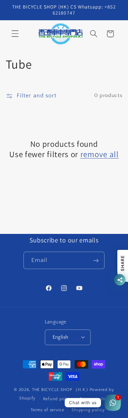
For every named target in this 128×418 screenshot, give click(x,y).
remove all (99, 154)
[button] (15, 34)
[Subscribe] (96, 260)
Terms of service (47, 410)
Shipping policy (88, 410)
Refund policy (58, 399)
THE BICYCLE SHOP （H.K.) (61, 389)
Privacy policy (94, 399)
